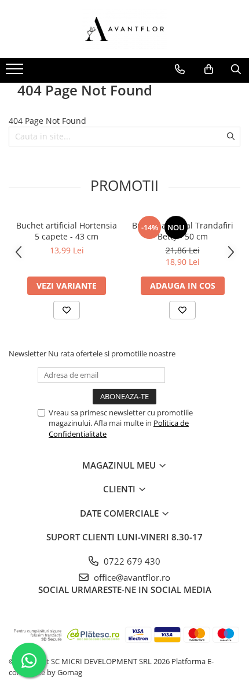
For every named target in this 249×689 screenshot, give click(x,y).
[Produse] (16, 72)
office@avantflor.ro (130, 577)
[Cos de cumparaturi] (208, 69)
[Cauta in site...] (236, 69)
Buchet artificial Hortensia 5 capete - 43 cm (66, 231)
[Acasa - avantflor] (124, 29)
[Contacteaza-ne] (180, 69)
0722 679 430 (130, 561)
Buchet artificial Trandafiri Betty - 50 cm (182, 231)
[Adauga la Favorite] (66, 310)
